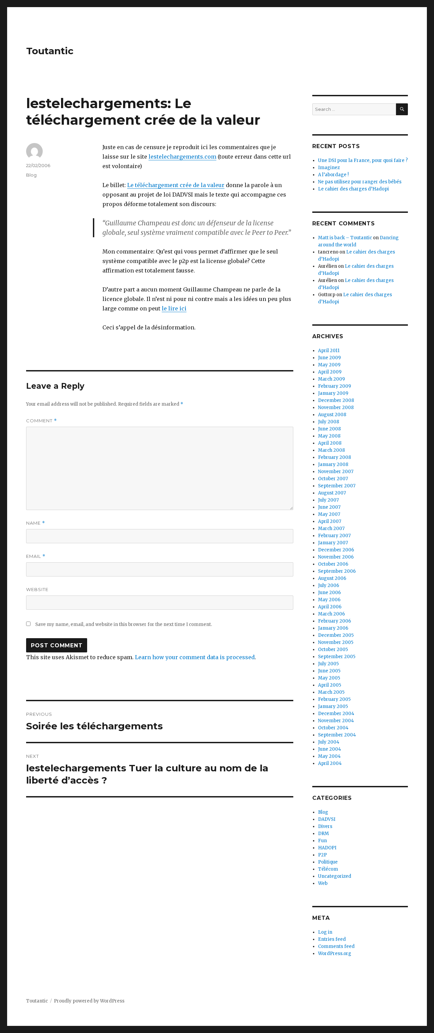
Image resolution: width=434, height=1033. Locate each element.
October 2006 (333, 564)
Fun (322, 841)
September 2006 (337, 571)
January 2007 (333, 543)
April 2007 (329, 521)
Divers (325, 826)
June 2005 (329, 671)
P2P (322, 855)
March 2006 (331, 614)
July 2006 (328, 585)
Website (37, 589)
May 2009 (329, 365)
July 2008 (328, 422)
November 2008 (336, 407)
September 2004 (337, 735)
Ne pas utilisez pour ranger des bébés (359, 182)
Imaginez (329, 167)
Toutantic (50, 51)
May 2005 (329, 678)
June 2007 (329, 507)
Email (35, 556)
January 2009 (333, 393)
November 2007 (335, 471)
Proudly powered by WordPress (89, 1001)
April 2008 (329, 443)
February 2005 (334, 699)
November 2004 (336, 721)
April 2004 (330, 763)
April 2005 (329, 685)
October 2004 (333, 728)
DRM (323, 833)
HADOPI (327, 848)
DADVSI (326, 819)
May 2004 (329, 756)
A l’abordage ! (333, 175)
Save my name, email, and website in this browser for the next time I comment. (123, 624)
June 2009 (329, 358)
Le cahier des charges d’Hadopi (353, 189)
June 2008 (329, 429)
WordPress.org (334, 953)
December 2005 (336, 635)
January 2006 (333, 628)
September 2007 (336, 486)
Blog (31, 175)
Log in (325, 932)
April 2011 (328, 350)
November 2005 (335, 642)
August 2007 (332, 493)
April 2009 (329, 372)
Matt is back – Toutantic (345, 238)
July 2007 (328, 500)
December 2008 (336, 400)
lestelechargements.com (182, 156)
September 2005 (336, 657)
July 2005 (328, 664)
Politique (328, 862)
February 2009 (334, 386)
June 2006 (329, 592)
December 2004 (336, 713)
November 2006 (336, 557)
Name (35, 523)
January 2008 (333, 464)
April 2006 (329, 607)
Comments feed (336, 946)
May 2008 (329, 436)
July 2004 (328, 742)
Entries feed (332, 939)
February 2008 (334, 457)
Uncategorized (334, 876)
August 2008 (332, 415)
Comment (41, 421)
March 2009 (331, 379)
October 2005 (333, 649)
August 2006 (332, 578)
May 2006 (329, 600)
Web (323, 883)
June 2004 (329, 749)
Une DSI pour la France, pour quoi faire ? (363, 160)
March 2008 (331, 450)
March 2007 (331, 528)
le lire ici (174, 308)
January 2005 (333, 706)
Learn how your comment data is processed (195, 657)
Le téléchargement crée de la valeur (175, 185)
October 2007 (333, 479)
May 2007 (329, 514)
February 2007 (334, 536)
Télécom (328, 869)
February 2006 (334, 621)
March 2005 (331, 692)
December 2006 (336, 550)
